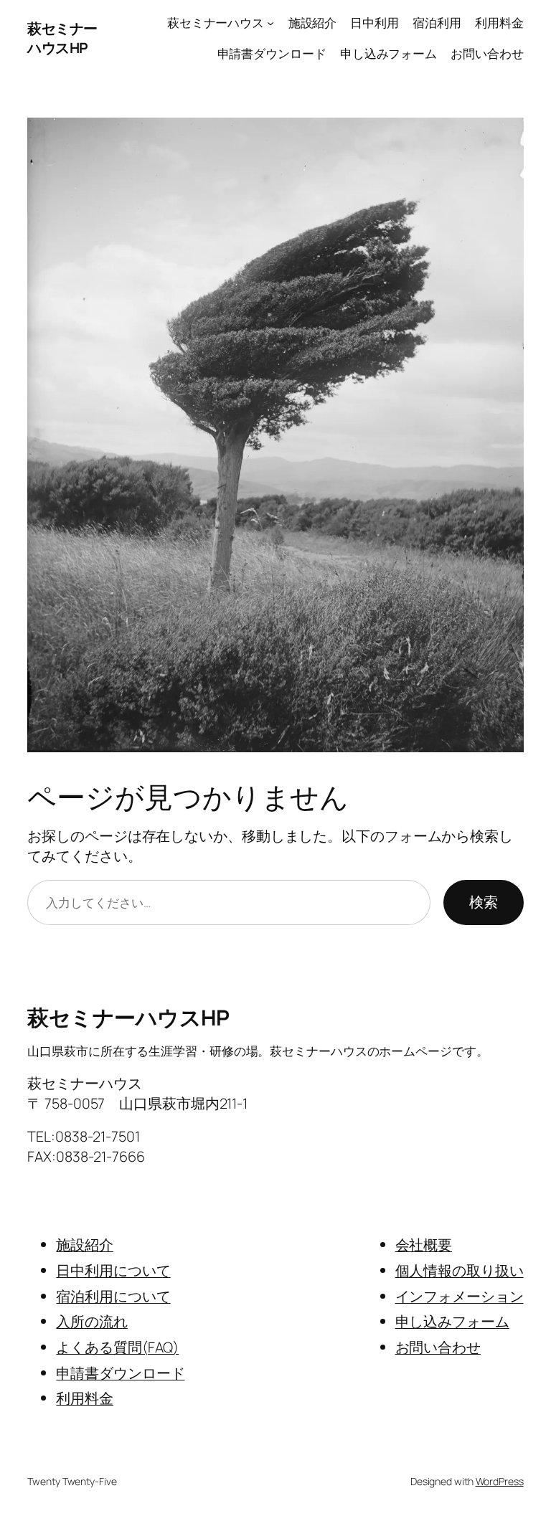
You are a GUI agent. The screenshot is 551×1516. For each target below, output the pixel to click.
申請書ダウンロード (120, 1373)
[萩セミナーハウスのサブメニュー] (270, 23)
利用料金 (84, 1398)
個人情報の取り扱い (459, 1270)
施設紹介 (84, 1244)
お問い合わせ (438, 1347)
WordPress (500, 1481)
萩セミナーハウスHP (62, 38)
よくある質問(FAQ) (117, 1347)
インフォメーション (459, 1296)
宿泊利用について (113, 1296)
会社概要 (424, 1244)
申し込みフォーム (452, 1321)
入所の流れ (92, 1321)
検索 (483, 902)
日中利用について (113, 1270)
